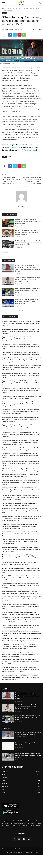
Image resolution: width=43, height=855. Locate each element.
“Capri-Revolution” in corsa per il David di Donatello (18, 627)
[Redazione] (3, 30)
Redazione (9, 29)
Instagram (32, 150)
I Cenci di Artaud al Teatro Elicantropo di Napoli (24, 354)
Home (4, 8)
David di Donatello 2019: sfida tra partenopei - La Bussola (20, 625)
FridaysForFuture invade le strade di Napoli (15, 505)
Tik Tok (24, 150)
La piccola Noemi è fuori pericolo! (20, 398)
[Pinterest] (20, 35)
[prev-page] (3, 251)
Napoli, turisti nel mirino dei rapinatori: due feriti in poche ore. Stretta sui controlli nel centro (27, 301)
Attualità (9, 8)
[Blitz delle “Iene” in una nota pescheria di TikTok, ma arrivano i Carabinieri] (8, 735)
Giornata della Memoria (9, 675)
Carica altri (21, 310)
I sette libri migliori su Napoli (19, 564)
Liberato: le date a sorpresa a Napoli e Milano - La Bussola (20, 469)
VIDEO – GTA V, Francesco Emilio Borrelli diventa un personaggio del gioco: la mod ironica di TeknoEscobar (28, 242)
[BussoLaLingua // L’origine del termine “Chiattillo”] (8, 746)
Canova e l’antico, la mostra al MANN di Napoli (24, 614)
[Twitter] (15, 35)
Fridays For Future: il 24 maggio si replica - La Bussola (18, 503)
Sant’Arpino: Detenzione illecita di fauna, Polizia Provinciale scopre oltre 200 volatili (28, 290)
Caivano (10, 156)
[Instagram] (19, 839)
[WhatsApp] (24, 35)
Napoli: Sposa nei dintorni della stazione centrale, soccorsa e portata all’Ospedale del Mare (28, 755)
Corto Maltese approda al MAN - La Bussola (15, 591)
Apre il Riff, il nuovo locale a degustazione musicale (18, 641)
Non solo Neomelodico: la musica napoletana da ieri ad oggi (20, 471)
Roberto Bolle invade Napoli (20, 450)
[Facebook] (10, 35)
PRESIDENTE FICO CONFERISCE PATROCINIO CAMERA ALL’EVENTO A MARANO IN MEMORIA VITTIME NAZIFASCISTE (20, 677)
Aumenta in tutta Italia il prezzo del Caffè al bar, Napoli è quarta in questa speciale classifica (27, 232)
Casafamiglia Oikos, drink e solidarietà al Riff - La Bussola (20, 639)
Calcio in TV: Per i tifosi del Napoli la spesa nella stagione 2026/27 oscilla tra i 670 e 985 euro (28, 221)
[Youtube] (29, 839)
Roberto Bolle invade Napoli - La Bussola (14, 474)
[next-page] (6, 251)
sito (23, 145)
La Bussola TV (15, 147)
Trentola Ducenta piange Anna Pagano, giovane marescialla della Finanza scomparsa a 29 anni (27, 279)
